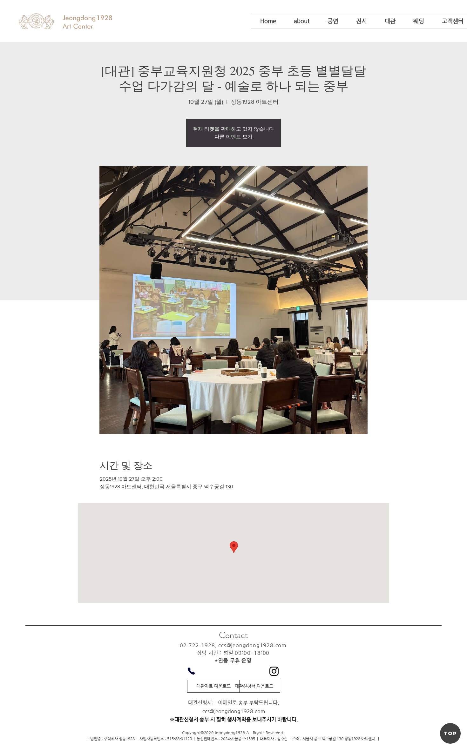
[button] (302, 21)
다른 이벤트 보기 (233, 137)
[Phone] (191, 671)
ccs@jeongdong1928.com (252, 645)
